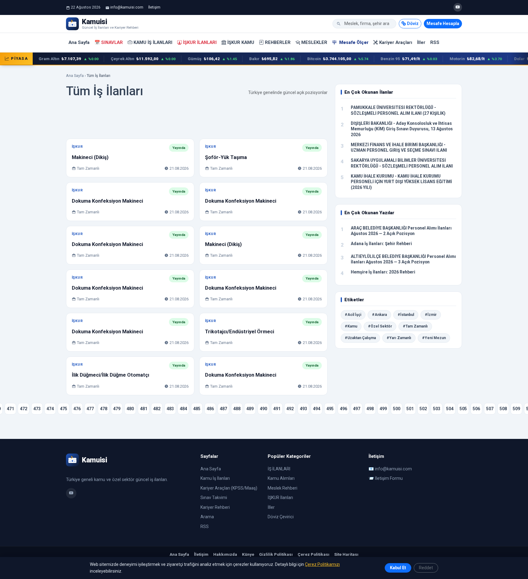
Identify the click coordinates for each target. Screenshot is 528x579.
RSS (434, 42)
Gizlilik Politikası (276, 554)
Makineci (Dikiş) (90, 157)
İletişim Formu (389, 478)
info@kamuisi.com (126, 7)
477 (90, 408)
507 (489, 408)
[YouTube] (457, 7)
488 (236, 408)
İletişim (154, 7)
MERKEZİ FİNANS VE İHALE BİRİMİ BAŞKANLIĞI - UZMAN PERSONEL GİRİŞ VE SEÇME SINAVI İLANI (399, 147)
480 (130, 408)
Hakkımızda (225, 554)
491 (276, 408)
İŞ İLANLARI (279, 468)
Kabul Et (398, 567)
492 (290, 408)
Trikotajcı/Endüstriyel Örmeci (239, 332)
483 (170, 408)
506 (476, 408)
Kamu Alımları (281, 478)
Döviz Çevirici (281, 516)
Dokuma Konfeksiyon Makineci (107, 201)
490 (263, 408)
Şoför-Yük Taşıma (226, 157)
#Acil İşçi (353, 315)
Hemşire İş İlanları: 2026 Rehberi (383, 272)
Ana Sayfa (79, 42)
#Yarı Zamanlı (399, 338)
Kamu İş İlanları (153, 42)
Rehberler (278, 42)
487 (223, 408)
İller (421, 42)
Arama (207, 516)
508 (503, 408)
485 (196, 408)
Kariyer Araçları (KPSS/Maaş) (228, 488)
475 (63, 408)
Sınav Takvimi (213, 497)
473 (37, 408)
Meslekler (314, 42)
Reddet (426, 567)
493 (303, 408)
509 (516, 408)
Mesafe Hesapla (443, 23)
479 (116, 408)
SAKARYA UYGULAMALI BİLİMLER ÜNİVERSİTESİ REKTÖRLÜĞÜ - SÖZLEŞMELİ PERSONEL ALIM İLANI (402, 163)
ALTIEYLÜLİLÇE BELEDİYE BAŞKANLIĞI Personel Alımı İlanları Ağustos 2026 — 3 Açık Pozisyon (403, 259)
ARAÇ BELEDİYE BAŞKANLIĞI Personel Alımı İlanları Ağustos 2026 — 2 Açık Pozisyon (401, 231)
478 (103, 408)
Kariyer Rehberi (215, 507)
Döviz (413, 23)
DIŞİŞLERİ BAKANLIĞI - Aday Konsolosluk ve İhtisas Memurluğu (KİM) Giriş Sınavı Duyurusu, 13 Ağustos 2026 (402, 129)
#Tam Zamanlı (415, 326)
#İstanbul (406, 315)
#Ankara (379, 315)
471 (10, 408)
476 (77, 408)
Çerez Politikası (313, 554)
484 (183, 408)
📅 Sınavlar (108, 42)
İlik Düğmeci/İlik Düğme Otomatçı (110, 375)
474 (50, 408)
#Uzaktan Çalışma (360, 338)
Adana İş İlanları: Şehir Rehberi (381, 243)
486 (210, 408)
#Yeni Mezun (434, 338)
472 (23, 408)
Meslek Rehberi (282, 488)
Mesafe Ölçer (353, 42)
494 (316, 408)
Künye (248, 554)
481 (143, 408)
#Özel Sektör (380, 326)
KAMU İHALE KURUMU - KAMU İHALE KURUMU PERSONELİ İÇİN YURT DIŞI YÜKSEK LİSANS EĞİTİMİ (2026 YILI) (401, 182)
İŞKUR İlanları (200, 42)
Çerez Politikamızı (322, 564)
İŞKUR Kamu (240, 42)
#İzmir (431, 315)
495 (330, 408)
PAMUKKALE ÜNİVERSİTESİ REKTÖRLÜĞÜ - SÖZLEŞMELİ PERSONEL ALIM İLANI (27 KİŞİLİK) (398, 110)
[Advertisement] (197, 120)
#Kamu (351, 326)
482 (156, 408)
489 (250, 408)
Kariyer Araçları (395, 42)
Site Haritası (346, 554)
